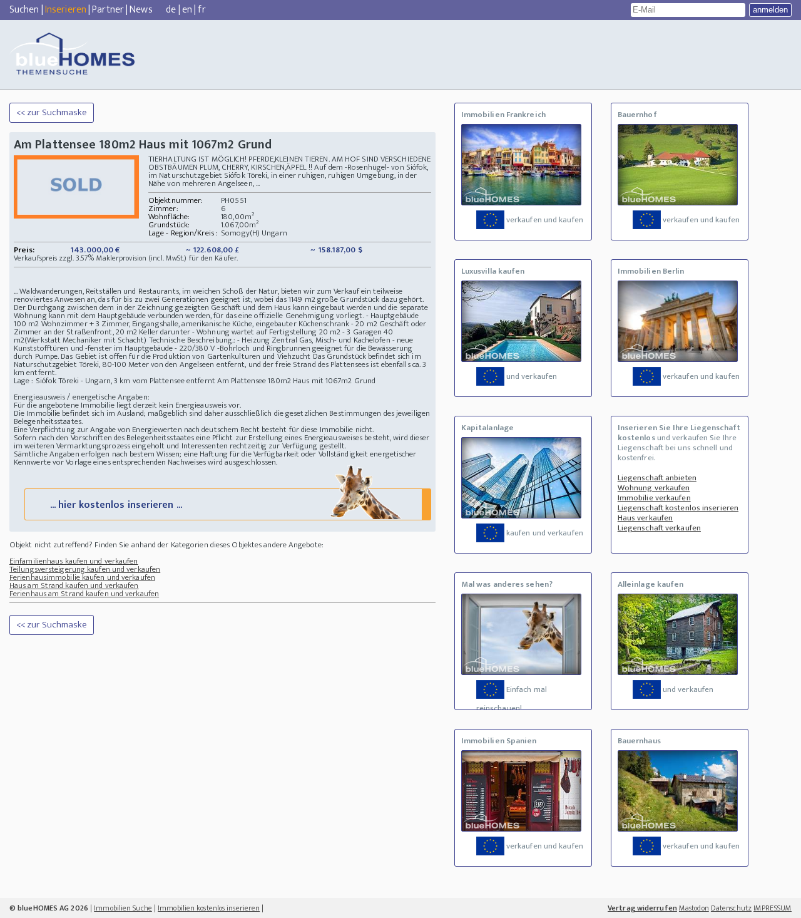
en (187, 9)
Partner (108, 9)
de (171, 9)
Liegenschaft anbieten (657, 478)
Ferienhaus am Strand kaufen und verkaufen (84, 594)
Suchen (24, 9)
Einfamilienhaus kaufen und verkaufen (73, 561)
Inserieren (65, 9)
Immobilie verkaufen (654, 498)
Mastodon (694, 908)
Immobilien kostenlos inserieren (209, 908)
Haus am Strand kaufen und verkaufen (74, 585)
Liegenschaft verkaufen (659, 528)
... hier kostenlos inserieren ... (116, 505)
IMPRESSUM (772, 908)
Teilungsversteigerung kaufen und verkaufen (84, 569)
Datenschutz (731, 908)
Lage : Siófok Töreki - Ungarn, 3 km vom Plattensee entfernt (114, 381)
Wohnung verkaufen (654, 488)
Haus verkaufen (645, 518)
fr (201, 9)
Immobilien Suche (123, 908)
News (141, 9)
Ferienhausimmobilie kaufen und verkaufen (82, 577)
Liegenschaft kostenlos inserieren (678, 508)
